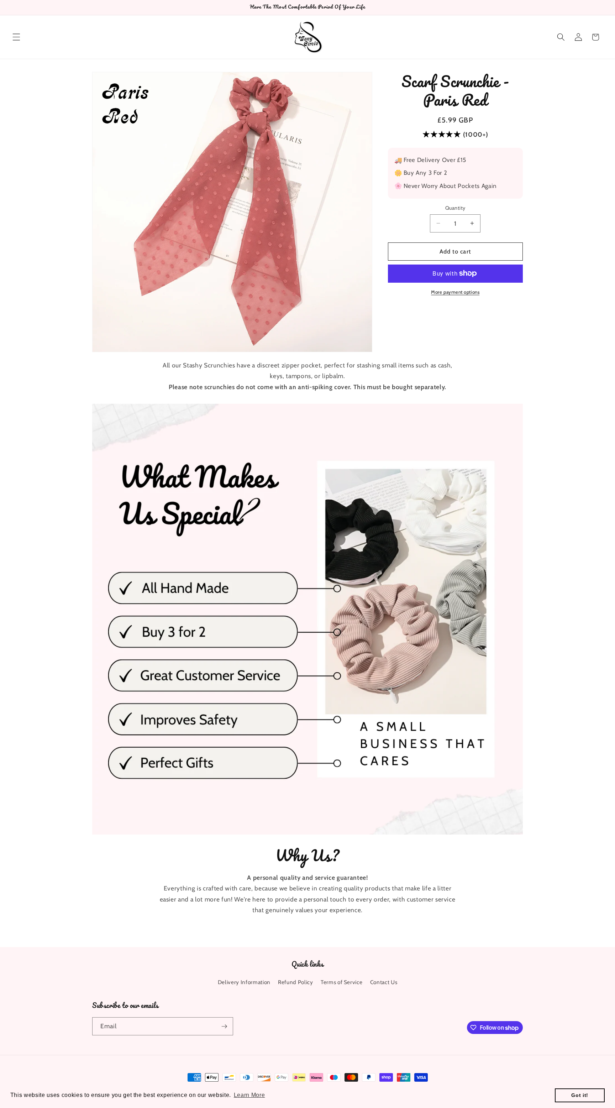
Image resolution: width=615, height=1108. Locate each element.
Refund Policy (295, 982)
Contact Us (384, 982)
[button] (16, 37)
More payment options (455, 292)
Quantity (455, 208)
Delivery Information (244, 982)
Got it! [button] (579, 1095)
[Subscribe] (224, 1026)
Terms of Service (342, 982)
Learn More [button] (249, 1095)
